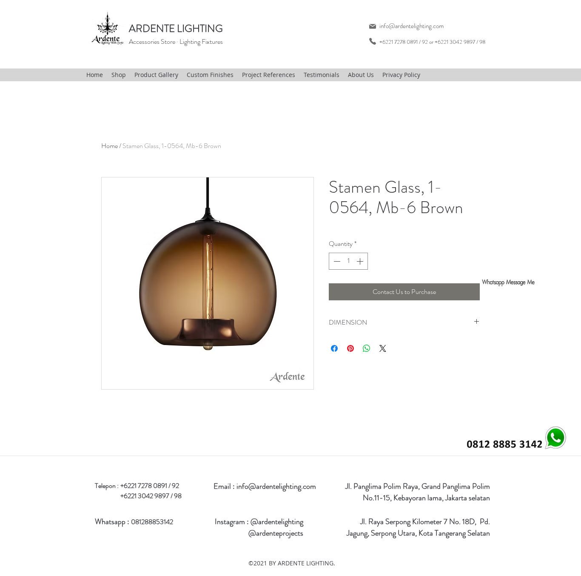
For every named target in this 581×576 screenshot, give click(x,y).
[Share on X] (383, 348)
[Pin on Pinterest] (350, 348)
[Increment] (361, 261)
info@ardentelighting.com (411, 26)
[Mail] (372, 26)
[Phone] (372, 41)
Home (109, 146)
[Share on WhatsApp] (367, 348)
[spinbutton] (348, 261)
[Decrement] (336, 261)
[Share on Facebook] (334, 348)
